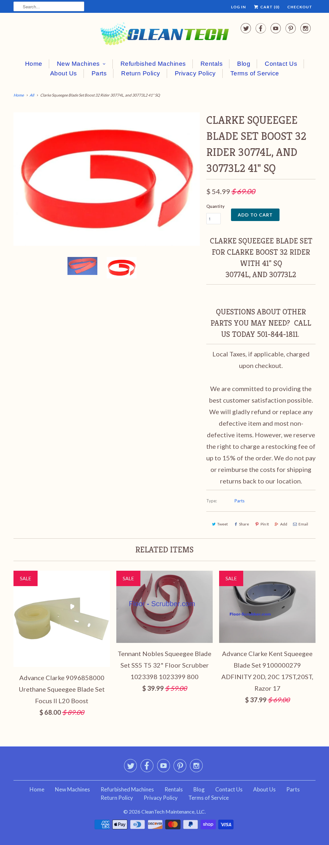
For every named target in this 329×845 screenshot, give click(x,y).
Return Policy (140, 73)
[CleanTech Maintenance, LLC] (164, 35)
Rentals (211, 63)
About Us (63, 73)
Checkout (299, 6)
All (32, 95)
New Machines (78, 63)
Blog (243, 63)
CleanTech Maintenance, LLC (173, 811)
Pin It (265, 524)
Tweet (222, 524)
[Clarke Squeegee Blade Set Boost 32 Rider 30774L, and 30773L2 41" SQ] (106, 179)
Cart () (269, 6)
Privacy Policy (195, 73)
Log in (238, 6)
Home (33, 63)
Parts (99, 73)
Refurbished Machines (153, 63)
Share (244, 524)
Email (303, 524)
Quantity (215, 206)
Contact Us (281, 63)
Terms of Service (254, 73)
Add (283, 524)
